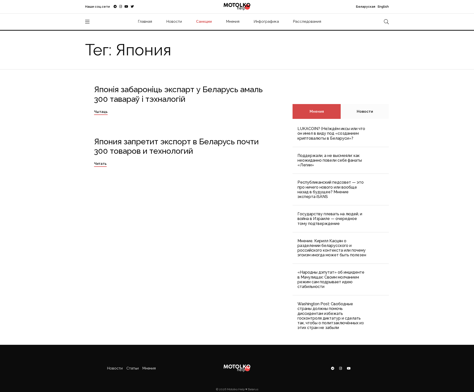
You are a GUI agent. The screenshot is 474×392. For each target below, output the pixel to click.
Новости (174, 21)
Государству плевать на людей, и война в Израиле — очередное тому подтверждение (329, 219)
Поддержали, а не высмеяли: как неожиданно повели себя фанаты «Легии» (329, 160)
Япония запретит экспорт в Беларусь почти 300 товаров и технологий (176, 146)
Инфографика (266, 21)
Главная (145, 21)
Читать (100, 164)
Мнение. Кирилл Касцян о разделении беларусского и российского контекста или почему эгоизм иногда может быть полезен (331, 248)
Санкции (204, 21)
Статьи (132, 368)
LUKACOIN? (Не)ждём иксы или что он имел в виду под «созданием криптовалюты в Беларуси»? (331, 133)
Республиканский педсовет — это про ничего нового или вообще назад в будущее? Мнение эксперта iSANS (330, 189)
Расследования (307, 21)
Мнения (232, 21)
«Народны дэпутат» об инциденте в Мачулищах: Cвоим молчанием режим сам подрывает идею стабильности (330, 279)
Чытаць (101, 112)
